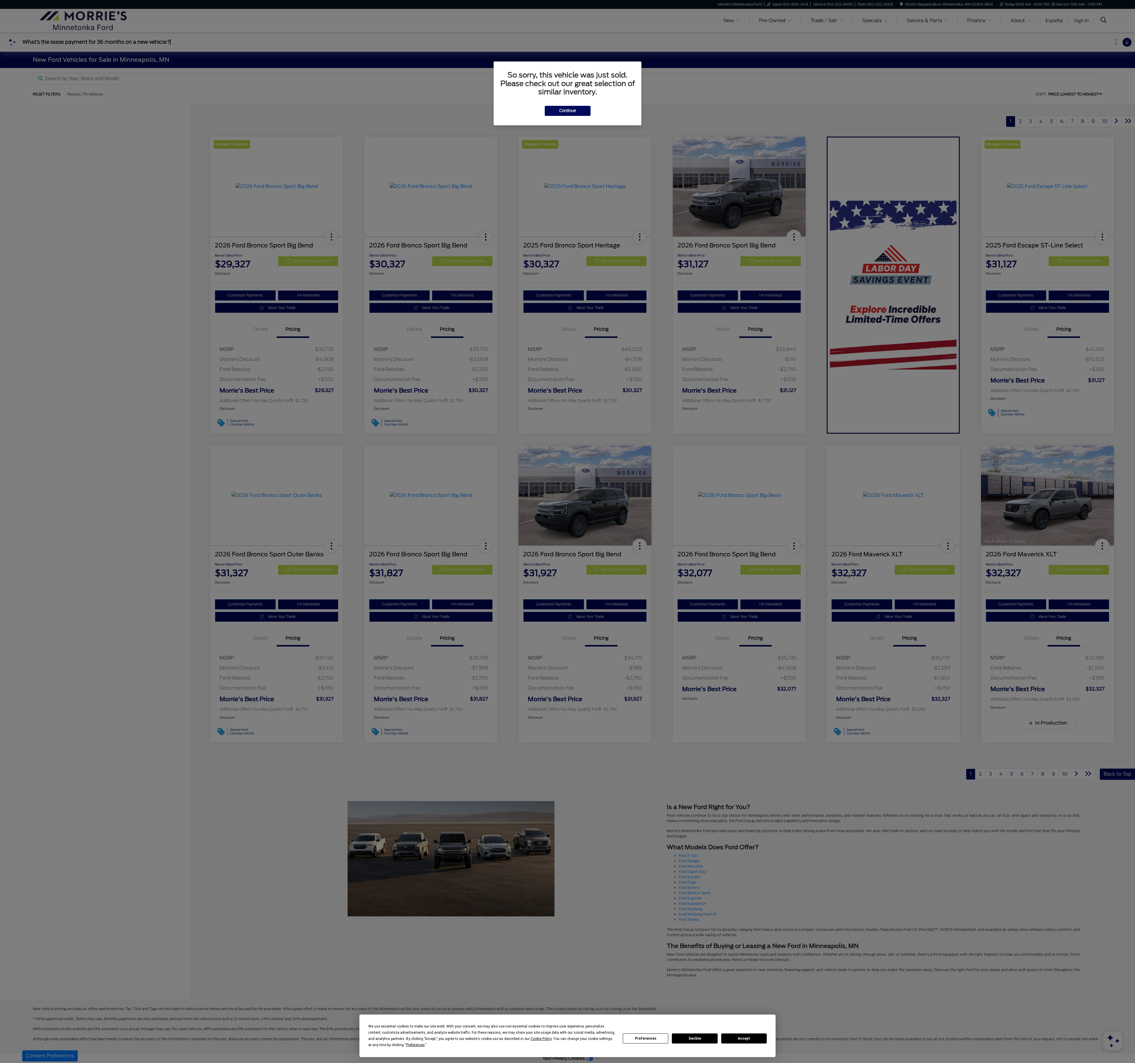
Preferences (645, 1038)
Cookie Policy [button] (541, 1039)
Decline (695, 1038)
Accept (744, 1038)
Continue (567, 110)
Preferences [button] (415, 1045)
